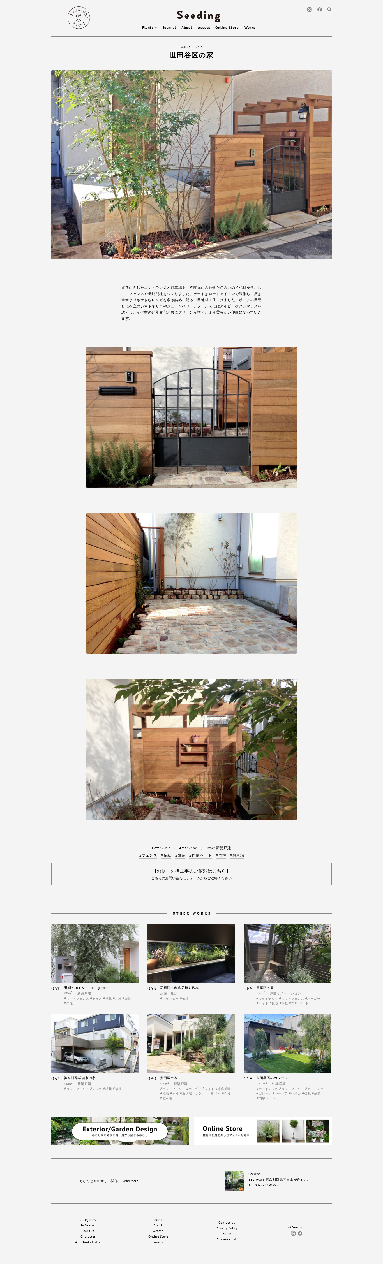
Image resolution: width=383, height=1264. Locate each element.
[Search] (329, 9)
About (186, 27)
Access (204, 27)
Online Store (227, 27)
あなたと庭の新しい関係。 (108, 1181)
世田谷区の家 (192, 55)
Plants (148, 27)
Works (249, 27)
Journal (169, 27)
